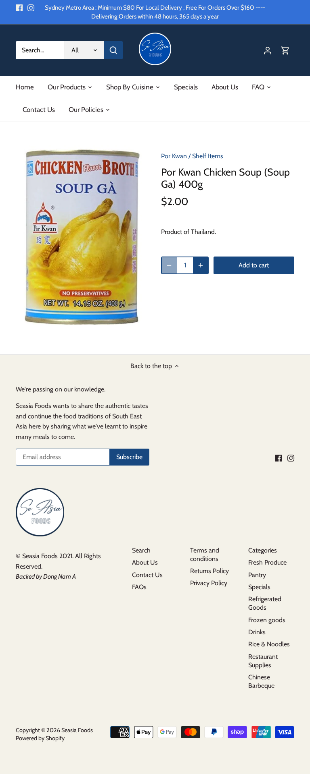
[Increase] (200, 265)
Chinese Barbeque (261, 681)
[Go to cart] (285, 50)
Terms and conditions (204, 554)
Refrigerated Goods (264, 603)
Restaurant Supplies (263, 661)
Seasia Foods (77, 730)
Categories (262, 550)
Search (141, 550)
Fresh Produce (267, 562)
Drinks (257, 632)
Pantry (257, 575)
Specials (259, 587)
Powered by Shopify (40, 738)
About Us (145, 562)
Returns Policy (209, 571)
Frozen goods (266, 620)
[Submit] (113, 50)
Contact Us (147, 575)
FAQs (139, 587)
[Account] (267, 50)
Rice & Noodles (269, 644)
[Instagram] (30, 7)
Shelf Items (207, 156)
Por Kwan (174, 156)
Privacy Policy (208, 583)
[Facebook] (19, 7)
